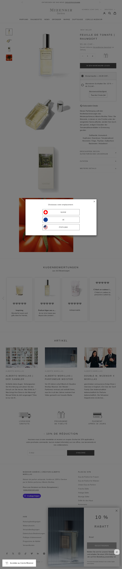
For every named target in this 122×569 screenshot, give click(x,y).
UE (63, 220)
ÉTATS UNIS (63, 227)
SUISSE (63, 212)
